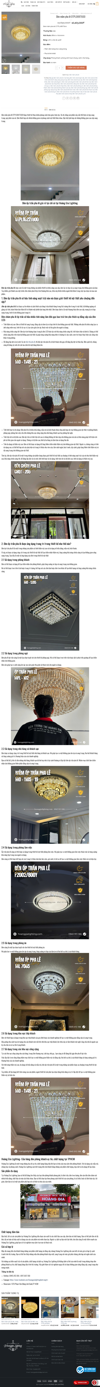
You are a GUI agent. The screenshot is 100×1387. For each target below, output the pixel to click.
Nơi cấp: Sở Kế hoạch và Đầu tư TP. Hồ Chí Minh (37, 1359)
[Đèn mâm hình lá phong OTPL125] (70, 1307)
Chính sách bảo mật (57, 1359)
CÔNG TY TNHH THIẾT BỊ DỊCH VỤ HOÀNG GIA (36, 1347)
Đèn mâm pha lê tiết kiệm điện (67, 89)
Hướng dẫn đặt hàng (57, 1346)
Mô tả (46, 110)
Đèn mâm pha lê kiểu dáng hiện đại (71, 84)
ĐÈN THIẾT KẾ (58, 2)
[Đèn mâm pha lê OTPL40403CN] (90, 1307)
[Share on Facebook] (63, 98)
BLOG (23, 6)
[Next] (37, 37)
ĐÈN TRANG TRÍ (41, 2)
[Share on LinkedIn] (78, 98)
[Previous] (4, 37)
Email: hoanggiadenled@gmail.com (37, 1372)
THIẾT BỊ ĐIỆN (66, 2)
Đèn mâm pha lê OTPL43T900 (46, 1322)
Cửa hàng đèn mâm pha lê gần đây (74, 78)
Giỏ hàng (27, 6)
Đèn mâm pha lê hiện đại (83, 82)
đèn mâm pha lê (90, 78)
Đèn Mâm (75, 13)
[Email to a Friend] (71, 98)
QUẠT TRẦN (50, 2)
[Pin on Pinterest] (74, 98)
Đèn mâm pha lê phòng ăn (75, 86)
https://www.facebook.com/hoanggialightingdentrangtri (29, 1279)
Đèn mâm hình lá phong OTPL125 (68, 1322)
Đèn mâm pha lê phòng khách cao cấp (59, 88)
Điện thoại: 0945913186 (33, 1369)
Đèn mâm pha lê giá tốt (69, 82)
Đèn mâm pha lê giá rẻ (54, 82)
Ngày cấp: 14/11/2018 (33, 1355)
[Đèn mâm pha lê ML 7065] (10, 1307)
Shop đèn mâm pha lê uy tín (77, 93)
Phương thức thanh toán (58, 1350)
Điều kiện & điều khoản (58, 1363)
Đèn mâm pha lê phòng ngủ (79, 88)
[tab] (46, 110)
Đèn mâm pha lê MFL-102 (29, 1321)
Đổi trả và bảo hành (57, 1356)
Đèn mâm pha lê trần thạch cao (85, 89)
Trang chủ (54, 13)
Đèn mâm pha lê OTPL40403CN (86, 1322)
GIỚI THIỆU (26, 2)
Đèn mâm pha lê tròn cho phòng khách (68, 92)
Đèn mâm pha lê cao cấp (75, 80)
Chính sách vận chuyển (58, 1353)
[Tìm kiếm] (21, 2)
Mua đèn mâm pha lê (62, 93)
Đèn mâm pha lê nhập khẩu (58, 86)
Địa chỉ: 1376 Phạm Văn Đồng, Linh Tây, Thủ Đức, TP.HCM (36, 1364)
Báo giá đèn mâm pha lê (56, 78)
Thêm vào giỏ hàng (76, 68)
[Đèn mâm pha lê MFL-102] (30, 1307)
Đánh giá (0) (52, 110)
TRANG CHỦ (33, 2)
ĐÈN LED (74, 2)
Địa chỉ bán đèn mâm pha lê (88, 92)
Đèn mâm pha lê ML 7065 (9, 1321)
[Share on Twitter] (67, 98)
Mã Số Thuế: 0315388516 (33, 1352)
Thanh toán (35, 6)
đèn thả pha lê (30, 341)
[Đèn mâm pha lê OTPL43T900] (50, 1307)
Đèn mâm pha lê (86, 13)
